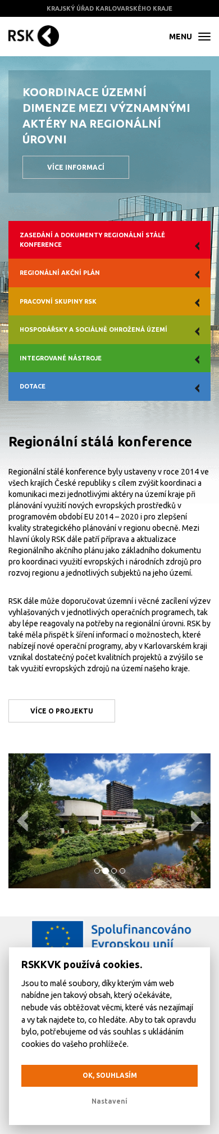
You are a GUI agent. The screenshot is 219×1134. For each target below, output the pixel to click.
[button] (23, 820)
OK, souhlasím (110, 1075)
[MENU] (204, 36)
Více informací (75, 167)
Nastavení (109, 1101)
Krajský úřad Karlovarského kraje (109, 8)
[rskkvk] (33, 36)
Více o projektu (61, 711)
